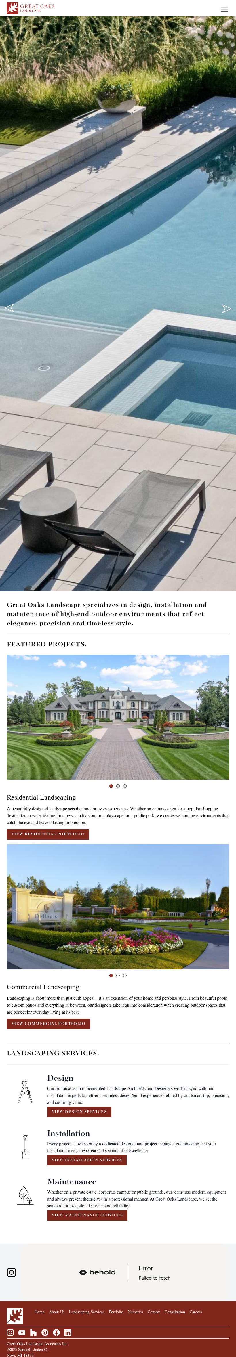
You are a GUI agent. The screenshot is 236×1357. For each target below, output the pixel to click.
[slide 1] (111, 786)
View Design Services (79, 1112)
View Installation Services (87, 1160)
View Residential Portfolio (48, 834)
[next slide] (226, 308)
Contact (154, 1311)
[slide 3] (125, 786)
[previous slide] (9, 308)
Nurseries (135, 1311)
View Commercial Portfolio (48, 1024)
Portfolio (116, 1311)
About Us (56, 1311)
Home (39, 1311)
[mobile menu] (224, 9)
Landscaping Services (86, 1311)
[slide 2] (118, 786)
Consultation (175, 1311)
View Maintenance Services (87, 1215)
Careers (196, 1311)
